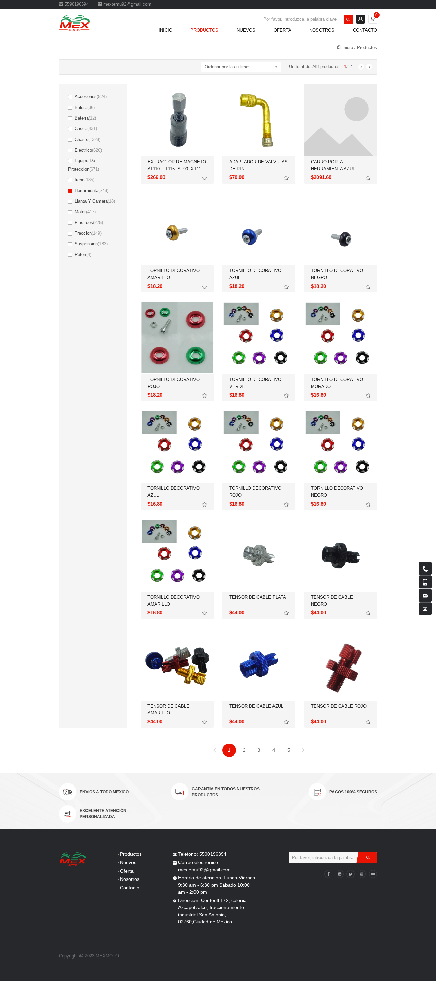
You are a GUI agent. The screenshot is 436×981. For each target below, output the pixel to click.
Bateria (85, 118)
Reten (83, 254)
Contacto (365, 30)
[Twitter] (350, 874)
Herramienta (91, 190)
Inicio (165, 30)
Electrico (88, 150)
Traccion (88, 233)
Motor (85, 211)
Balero (85, 107)
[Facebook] (328, 874)
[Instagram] (362, 874)
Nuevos (246, 30)
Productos (204, 30)
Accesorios (91, 96)
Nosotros (321, 30)
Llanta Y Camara (95, 201)
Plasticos (89, 222)
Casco (86, 128)
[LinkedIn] (340, 874)
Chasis (87, 139)
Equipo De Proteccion (83, 165)
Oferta (282, 30)
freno (84, 179)
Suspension (91, 243)
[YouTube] (373, 874)
